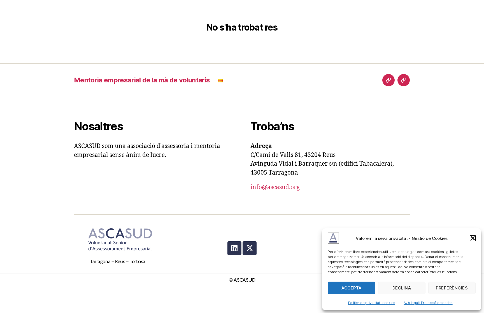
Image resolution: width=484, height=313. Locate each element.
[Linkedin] (234, 248)
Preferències (452, 288)
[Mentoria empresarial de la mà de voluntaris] (388, 80)
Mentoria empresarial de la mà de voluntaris (142, 80)
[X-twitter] (250, 248)
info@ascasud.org (275, 187)
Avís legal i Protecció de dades (428, 303)
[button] (473, 238)
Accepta (351, 288)
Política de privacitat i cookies (371, 303)
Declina (401, 288)
